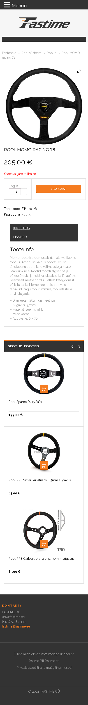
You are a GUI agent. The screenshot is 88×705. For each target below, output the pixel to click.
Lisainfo (20, 237)
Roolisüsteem (31, 53)
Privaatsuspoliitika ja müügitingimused (44, 667)
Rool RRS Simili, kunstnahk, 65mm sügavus (40, 480)
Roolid (51, 53)
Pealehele (9, 53)
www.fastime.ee (13, 617)
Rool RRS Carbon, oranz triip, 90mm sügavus (41, 558)
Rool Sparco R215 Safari (26, 402)
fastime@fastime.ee (16, 626)
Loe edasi (44, 465)
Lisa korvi (58, 189)
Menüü (19, 5)
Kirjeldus (21, 228)
